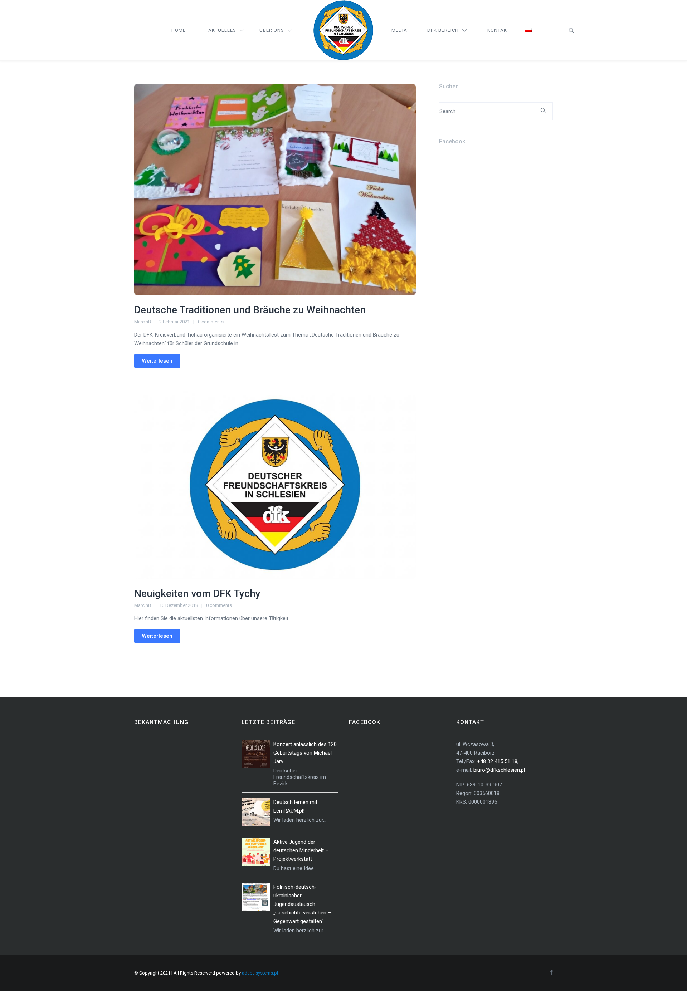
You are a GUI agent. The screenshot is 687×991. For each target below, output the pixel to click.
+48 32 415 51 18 (497, 761)
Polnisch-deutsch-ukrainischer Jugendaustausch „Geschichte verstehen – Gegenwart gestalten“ (302, 904)
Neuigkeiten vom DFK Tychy (197, 593)
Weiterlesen (157, 361)
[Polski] (528, 30)
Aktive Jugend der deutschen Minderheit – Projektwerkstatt (300, 850)
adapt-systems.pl (260, 973)
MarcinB (142, 321)
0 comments (211, 321)
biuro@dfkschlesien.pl (499, 770)
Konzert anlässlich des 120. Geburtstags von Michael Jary (305, 753)
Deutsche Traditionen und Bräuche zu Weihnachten (250, 310)
